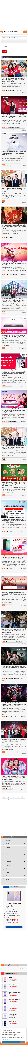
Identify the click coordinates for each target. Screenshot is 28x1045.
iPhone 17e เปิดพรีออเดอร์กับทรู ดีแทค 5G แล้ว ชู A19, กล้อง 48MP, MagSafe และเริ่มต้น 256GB (13, 337)
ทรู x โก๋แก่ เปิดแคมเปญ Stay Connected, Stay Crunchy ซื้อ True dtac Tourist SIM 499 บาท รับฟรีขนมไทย (13, 80)
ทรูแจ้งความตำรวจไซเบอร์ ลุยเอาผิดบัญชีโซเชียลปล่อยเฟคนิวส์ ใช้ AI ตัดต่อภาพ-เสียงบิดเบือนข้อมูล (13, 374)
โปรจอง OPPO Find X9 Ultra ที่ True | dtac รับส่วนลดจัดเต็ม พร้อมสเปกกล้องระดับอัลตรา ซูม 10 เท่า (14, 190)
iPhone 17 (11, 985)
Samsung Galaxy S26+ (14, 999)
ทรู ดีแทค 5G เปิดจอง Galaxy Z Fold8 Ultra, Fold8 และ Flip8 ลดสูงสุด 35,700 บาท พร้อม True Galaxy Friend (14, 116)
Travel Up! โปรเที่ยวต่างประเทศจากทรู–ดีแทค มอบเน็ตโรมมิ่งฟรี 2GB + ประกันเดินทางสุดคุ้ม (14, 594)
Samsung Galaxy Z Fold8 (14, 903)
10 (3, 799)
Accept (11, 1042)
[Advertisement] (14, 15)
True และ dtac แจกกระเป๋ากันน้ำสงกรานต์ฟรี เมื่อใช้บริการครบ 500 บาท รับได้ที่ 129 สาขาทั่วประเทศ (14, 227)
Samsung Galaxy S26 (14, 1007)
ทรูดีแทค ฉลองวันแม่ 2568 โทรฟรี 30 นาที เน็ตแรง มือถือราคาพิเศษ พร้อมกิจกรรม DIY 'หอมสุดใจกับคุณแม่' (13, 778)
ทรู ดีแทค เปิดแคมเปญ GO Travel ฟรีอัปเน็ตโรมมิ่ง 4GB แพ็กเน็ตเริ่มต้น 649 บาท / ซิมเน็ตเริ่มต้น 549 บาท (14, 263)
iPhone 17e (12, 977)
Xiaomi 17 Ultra (13, 1021)
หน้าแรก (10, 37)
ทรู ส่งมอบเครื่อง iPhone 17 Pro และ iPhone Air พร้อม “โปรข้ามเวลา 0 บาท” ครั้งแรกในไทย (14, 741)
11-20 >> (8, 799)
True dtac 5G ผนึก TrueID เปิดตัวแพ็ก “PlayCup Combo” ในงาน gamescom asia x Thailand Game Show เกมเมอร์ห (14, 704)
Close (22, 1042)
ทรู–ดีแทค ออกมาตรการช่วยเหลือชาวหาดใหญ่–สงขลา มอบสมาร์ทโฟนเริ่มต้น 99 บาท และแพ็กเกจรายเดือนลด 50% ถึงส (13, 557)
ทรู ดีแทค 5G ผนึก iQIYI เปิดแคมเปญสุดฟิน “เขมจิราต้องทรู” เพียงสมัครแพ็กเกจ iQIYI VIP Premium (14, 667)
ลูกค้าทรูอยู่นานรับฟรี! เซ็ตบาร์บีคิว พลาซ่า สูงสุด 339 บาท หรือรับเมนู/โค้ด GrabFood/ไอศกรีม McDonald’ (13, 484)
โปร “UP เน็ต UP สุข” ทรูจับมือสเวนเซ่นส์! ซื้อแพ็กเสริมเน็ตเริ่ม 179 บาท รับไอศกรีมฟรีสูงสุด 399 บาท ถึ (14, 631)
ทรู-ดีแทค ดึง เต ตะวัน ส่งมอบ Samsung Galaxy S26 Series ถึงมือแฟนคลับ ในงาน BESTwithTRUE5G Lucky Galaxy (13, 300)
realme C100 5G (13, 1014)
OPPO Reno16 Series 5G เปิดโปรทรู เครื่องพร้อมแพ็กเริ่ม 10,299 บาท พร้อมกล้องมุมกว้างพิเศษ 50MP (14, 153)
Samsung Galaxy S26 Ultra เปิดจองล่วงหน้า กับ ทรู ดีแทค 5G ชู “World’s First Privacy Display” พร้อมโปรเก (14, 410)
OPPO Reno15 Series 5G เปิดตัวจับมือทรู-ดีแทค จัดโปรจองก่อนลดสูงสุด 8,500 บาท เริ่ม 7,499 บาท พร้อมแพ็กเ (14, 447)
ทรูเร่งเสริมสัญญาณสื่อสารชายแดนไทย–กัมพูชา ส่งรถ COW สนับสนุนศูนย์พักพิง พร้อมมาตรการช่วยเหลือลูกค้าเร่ (14, 520)
